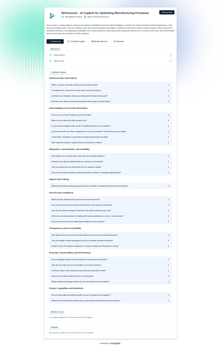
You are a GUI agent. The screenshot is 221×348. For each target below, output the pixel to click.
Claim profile (166, 12)
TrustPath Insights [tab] (77, 41)
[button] (110, 85)
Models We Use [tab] (100, 41)
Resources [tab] (56, 41)
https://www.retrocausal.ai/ (98, 17)
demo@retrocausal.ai (73, 17)
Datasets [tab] (120, 41)
